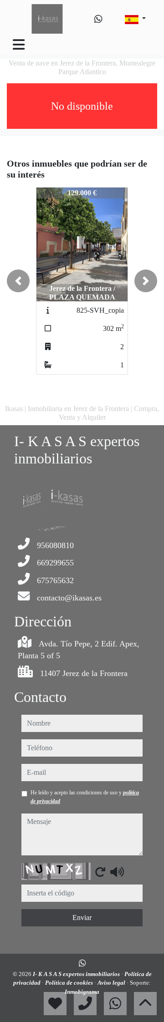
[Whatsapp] (98, 19)
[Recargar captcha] (100, 872)
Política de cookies (69, 982)
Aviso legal (112, 982)
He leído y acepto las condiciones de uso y (85, 796)
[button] (18, 280)
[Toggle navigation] (18, 44)
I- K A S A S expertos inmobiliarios (77, 974)
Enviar (82, 917)
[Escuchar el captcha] (117, 872)
